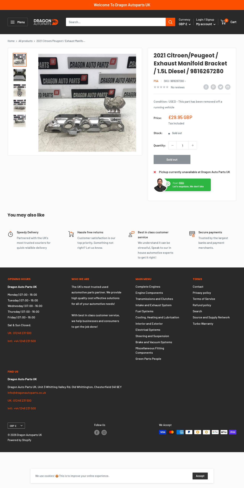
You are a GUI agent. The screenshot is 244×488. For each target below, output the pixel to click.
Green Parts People (148, 358)
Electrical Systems (148, 329)
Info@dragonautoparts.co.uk (27, 392)
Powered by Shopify (19, 440)
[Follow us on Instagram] (104, 432)
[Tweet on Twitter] (220, 87)
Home (11, 41)
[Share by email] (227, 87)
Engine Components (149, 292)
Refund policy (202, 305)
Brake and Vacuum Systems (154, 342)
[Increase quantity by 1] (193, 145)
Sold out (171, 159)
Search (197, 311)
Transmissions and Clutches (154, 298)
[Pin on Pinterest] (213, 87)
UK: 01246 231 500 (19, 333)
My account (204, 24)
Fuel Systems (144, 311)
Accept (200, 476)
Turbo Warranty (203, 323)
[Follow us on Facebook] (97, 432)
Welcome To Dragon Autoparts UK (122, 4)
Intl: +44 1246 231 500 (22, 341)
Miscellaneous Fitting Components (150, 350)
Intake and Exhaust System (154, 305)
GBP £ (13, 425)
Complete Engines (148, 286)
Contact (198, 286)
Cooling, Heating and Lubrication (157, 317)
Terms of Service (204, 298)
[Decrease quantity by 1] (173, 145)
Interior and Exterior (149, 323)
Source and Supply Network (211, 317)
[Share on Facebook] (206, 87)
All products (25, 41)
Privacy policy (202, 292)
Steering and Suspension (152, 336)
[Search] (170, 22)
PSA (156, 81)
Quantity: (160, 145)
